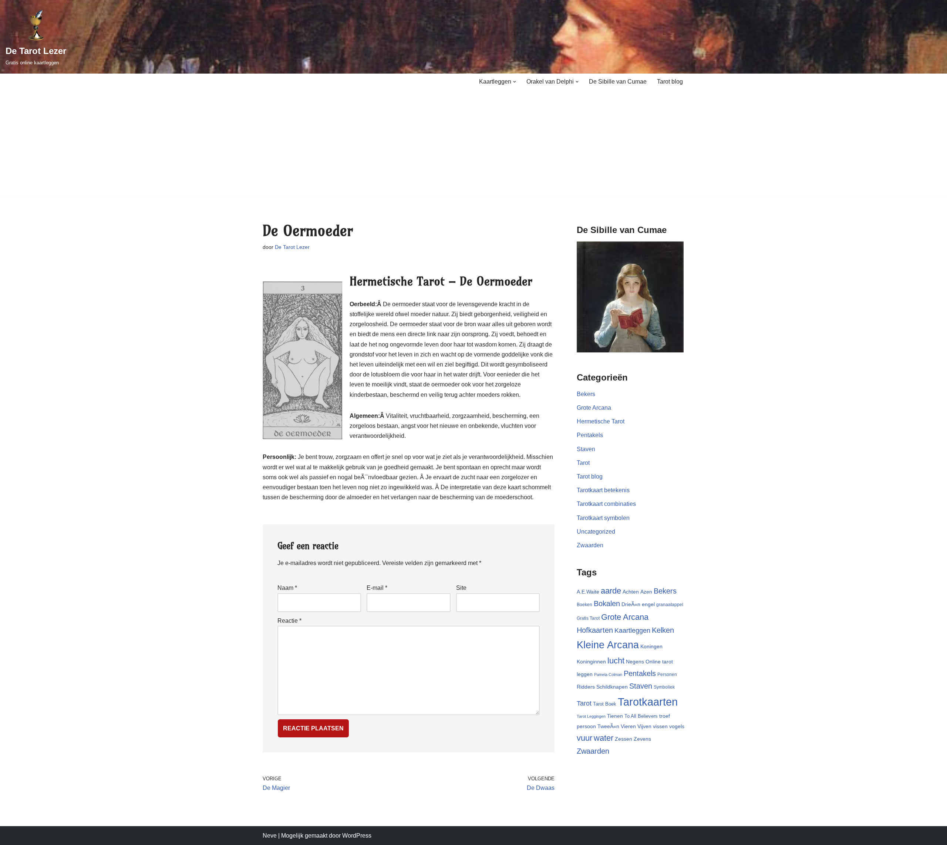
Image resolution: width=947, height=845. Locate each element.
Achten (631, 592)
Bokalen (607, 603)
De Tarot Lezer (292, 247)
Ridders (586, 687)
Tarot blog (670, 81)
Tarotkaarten (648, 702)
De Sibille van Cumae (618, 81)
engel (648, 604)
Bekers (586, 394)
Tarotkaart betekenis (603, 490)
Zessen (623, 739)
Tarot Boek (604, 704)
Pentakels (590, 435)
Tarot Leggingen (591, 716)
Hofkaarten (595, 630)
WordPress (356, 835)
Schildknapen (612, 687)
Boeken (584, 604)
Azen (646, 592)
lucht (615, 660)
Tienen (615, 716)
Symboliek (664, 687)
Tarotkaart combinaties (606, 504)
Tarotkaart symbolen (603, 518)
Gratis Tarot (588, 618)
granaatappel (669, 604)
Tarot (583, 463)
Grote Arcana (594, 408)
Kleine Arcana (608, 644)
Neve (270, 835)
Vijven (644, 726)
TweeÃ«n (608, 726)
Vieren (628, 726)
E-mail (377, 588)
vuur (584, 738)
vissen (660, 726)
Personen (667, 674)
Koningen (651, 646)
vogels (676, 726)
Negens (635, 662)
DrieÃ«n (630, 604)
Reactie (289, 621)
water (603, 738)
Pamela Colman (608, 674)
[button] (514, 81)
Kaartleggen (632, 630)
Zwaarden (590, 545)
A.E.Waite (588, 592)
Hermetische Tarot (600, 421)
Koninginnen (591, 662)
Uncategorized (596, 531)
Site (461, 588)
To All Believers (641, 716)
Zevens (642, 739)
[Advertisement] (473, 145)
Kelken (663, 630)
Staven (586, 449)
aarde (611, 590)
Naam (287, 588)
